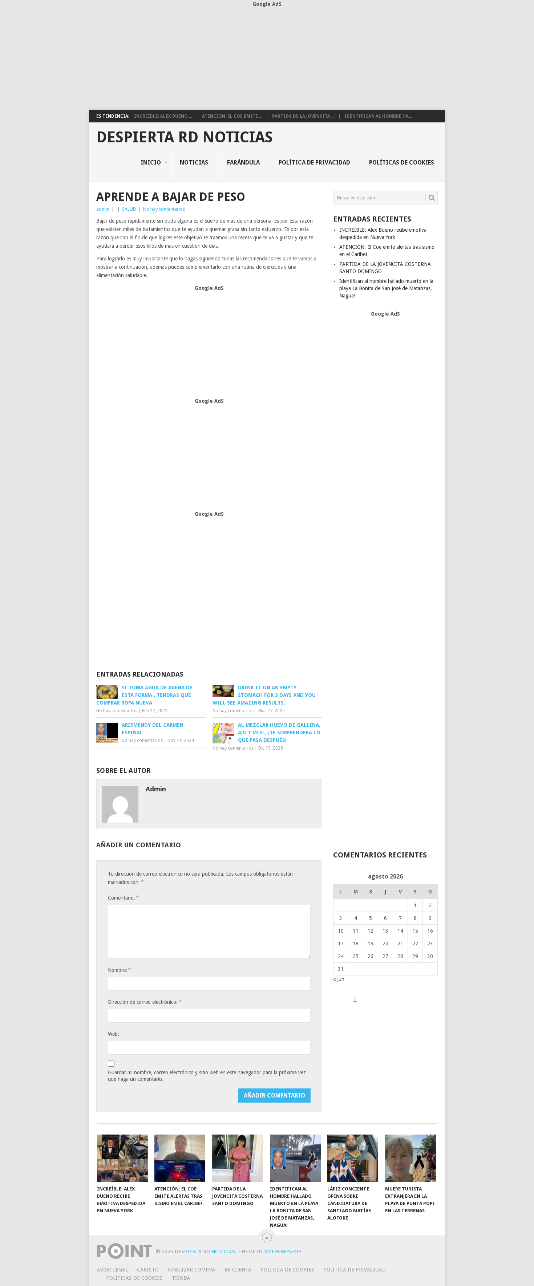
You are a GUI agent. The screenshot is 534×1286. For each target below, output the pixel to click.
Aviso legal (112, 1270)
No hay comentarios (164, 209)
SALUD (129, 209)
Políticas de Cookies (401, 162)
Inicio (151, 162)
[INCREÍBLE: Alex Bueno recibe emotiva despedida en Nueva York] (122, 1158)
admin (102, 209)
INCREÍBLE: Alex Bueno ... (163, 116)
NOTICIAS (194, 162)
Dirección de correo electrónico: (144, 1001)
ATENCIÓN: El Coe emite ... (232, 116)
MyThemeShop (282, 1251)
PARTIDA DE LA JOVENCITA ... (303, 116)
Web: (113, 1034)
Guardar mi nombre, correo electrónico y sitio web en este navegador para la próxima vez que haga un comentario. (207, 1076)
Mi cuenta (237, 1270)
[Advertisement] (267, 59)
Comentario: (123, 897)
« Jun (338, 979)
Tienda (181, 1278)
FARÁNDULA (243, 162)
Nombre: (119, 969)
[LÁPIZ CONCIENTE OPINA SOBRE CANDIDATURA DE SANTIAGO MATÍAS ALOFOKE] (352, 1158)
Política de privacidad (314, 162)
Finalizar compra (191, 1270)
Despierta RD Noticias (184, 137)
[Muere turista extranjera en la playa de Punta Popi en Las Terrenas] (410, 1158)
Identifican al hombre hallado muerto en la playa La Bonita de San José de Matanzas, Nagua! (386, 288)
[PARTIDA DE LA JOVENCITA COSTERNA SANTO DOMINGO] (237, 1158)
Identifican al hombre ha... (378, 116)
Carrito (148, 1270)
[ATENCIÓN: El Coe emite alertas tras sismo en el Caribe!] (179, 1158)
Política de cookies (287, 1270)
